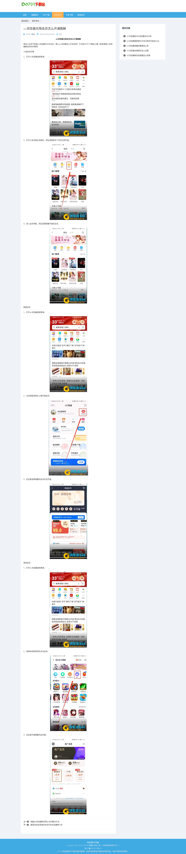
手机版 (96, 842)
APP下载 (46, 15)
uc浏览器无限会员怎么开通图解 (44, 28)
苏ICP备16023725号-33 (93, 848)
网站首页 (25, 21)
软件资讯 (57, 15)
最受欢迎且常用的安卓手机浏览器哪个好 (46, 825)
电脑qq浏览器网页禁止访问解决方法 (44, 821)
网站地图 (90, 842)
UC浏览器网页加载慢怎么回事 (137, 55)
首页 (25, 15)
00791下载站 (30, 34)
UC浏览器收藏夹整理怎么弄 (136, 46)
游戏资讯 (81, 15)
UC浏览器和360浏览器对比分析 (138, 36)
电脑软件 (34, 15)
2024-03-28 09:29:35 (47, 34)
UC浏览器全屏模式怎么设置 (136, 50)
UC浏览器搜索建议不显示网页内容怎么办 (141, 41)
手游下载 (69, 15)
